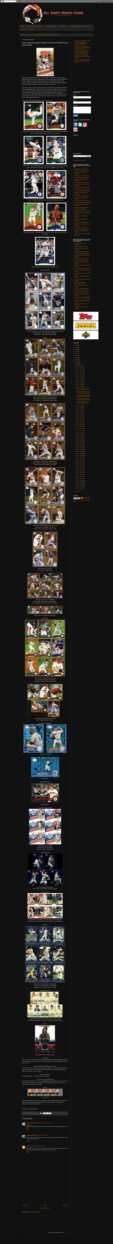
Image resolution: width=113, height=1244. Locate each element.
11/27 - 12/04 (79, 374)
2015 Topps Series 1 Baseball (82, 189)
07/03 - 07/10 (79, 434)
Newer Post (25, 1205)
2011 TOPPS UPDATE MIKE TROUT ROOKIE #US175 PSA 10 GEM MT (83, 56)
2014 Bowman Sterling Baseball (82, 191)
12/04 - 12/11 (79, 372)
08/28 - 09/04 (79, 418)
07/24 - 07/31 (79, 428)
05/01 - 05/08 (79, 453)
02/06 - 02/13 (79, 478)
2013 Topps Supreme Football (82, 258)
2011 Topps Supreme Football (82, 299)
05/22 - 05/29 (79, 447)
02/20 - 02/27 (79, 474)
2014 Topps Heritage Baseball (82, 253)
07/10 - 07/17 (79, 432)
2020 (76, 345)
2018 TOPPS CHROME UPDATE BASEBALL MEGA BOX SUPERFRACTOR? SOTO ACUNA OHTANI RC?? (82, 42)
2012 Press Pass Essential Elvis (82, 297)
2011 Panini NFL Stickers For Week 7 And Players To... (83, 389)
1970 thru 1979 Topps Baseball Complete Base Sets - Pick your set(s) (82, 61)
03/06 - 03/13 (79, 470)
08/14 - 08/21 (79, 422)
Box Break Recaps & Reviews (35, 26)
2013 (76, 359)
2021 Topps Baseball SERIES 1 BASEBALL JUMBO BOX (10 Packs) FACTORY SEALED (82, 52)
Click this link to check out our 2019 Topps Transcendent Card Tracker (40, 35)
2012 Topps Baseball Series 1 (82, 288)
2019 (76, 347)
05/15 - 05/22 (79, 449)
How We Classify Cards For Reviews (80, 26)
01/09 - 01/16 (79, 486)
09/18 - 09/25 (79, 412)
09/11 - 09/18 (79, 414)
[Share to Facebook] (49, 1113)
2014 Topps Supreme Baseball (82, 195)
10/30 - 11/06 (79, 382)
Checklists (31, 29)
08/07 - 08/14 (79, 424)
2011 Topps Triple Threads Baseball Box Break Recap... (83, 399)
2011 (76, 364)
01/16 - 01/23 (79, 484)
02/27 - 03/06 (79, 472)
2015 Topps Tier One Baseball (82, 182)
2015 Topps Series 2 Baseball (82, 175)
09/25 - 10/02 (79, 410)
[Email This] (44, 1113)
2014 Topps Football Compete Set (83, 202)
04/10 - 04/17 (79, 459)
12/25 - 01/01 (79, 365)
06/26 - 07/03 (79, 437)
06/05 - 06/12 (79, 443)
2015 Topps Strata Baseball (81, 169)
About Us (23, 29)
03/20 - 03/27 (79, 466)
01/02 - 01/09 (79, 489)
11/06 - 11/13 (79, 380)
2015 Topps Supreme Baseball (82, 170)
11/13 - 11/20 (79, 378)
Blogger (63, 1232)
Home (22, 26)
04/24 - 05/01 (79, 455)
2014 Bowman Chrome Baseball (82, 211)
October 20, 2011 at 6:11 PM (42, 1135)
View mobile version (45, 1208)
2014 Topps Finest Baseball (81, 207)
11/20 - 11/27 (79, 376)
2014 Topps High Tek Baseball (82, 200)
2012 (76, 362)
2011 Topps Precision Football (82, 290)
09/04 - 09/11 (79, 416)
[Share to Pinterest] (50, 1113)
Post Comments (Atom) (34, 1212)
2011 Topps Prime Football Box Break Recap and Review (83, 396)
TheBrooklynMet (30, 1135)
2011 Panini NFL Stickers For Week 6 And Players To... (83, 402)
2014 (76, 357)
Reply (27, 1130)
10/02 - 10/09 (79, 407)
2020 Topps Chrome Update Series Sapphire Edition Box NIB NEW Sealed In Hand (82, 48)
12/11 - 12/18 (79, 370)
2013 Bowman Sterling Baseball (82, 228)
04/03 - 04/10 (79, 462)
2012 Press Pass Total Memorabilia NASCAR (80, 283)
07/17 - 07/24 (79, 430)
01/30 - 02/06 (79, 480)
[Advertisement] (45, 1191)
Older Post (65, 1205)
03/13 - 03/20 (79, 468)
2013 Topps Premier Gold (81, 227)
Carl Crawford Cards (31, 1123)
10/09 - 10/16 (79, 405)
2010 (76, 491)
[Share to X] (47, 1113)
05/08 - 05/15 (79, 451)
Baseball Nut (86, 498)
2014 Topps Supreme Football (82, 187)
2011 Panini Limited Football (81, 292)
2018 (76, 349)
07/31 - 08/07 (79, 426)
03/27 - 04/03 (79, 464)
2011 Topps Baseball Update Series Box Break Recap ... (83, 392)
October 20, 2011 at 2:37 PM (44, 1123)
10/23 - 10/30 (79, 384)
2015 (76, 355)
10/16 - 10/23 (79, 386)
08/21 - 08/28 (79, 420)
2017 (76, 351)
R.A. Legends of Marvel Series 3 (82, 268)
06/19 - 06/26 (79, 439)
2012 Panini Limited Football (81, 260)
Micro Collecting (62, 26)
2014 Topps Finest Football (81, 246)
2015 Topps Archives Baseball (82, 177)
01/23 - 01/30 (79, 482)
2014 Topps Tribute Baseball (81, 222)
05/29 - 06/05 (79, 445)
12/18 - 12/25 (79, 368)
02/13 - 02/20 (79, 476)
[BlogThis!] (45, 1113)
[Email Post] (41, 1113)
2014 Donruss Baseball (80, 209)
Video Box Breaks (51, 26)
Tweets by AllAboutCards (79, 160)
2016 (76, 353)
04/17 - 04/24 (79, 457)
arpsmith (28, 1146)
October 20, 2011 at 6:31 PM (38, 1146)
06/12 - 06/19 (79, 441)
